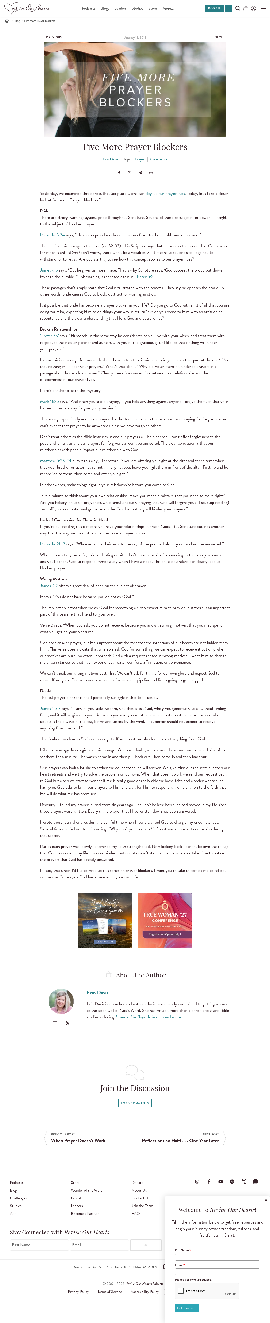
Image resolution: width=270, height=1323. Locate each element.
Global (76, 1198)
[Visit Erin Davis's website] (54, 1023)
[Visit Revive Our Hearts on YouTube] (220, 1181)
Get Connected (187, 1308)
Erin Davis (111, 159)
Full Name (183, 1250)
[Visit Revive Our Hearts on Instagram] (197, 1181)
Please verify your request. (194, 1279)
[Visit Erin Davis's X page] (67, 1023)
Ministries (146, 1283)
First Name (21, 1245)
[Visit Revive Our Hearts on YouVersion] (255, 1181)
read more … (174, 1017)
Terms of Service (109, 1291)
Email (76, 1245)
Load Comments (135, 1103)
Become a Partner (85, 1213)
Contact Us (141, 1198)
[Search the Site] (238, 8)
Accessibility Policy (145, 1291)
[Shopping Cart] (245, 9)
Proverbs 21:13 (52, 543)
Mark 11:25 (49, 401)
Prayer (140, 159)
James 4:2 (49, 585)
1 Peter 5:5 (143, 276)
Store (152, 8)
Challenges (18, 1198)
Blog (17, 21)
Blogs (105, 8)
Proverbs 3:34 (52, 234)
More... (168, 8)
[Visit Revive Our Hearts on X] (243, 1181)
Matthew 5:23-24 (55, 460)
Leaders (120, 8)
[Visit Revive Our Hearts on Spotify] (232, 1181)
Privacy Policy (78, 1291)
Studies (137, 8)
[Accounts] (253, 8)
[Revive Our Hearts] (27, 8)
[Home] (7, 21)
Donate (214, 8)
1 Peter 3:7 (49, 335)
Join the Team (142, 1206)
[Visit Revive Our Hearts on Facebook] (208, 1181)
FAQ (136, 1213)
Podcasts (89, 8)
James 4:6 (49, 270)
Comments (158, 159)
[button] (262, 8)
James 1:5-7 (50, 708)
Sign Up (146, 1245)
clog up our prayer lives (165, 193)
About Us (139, 1190)
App (13, 1213)
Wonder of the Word (87, 1190)
